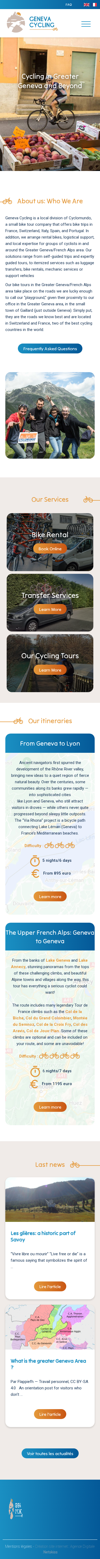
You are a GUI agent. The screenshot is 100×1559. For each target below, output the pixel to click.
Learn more (50, 896)
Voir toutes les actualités (50, 1453)
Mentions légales (18, 1546)
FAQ (69, 4)
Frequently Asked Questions (50, 348)
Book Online (50, 548)
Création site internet (51, 1546)
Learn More (50, 609)
